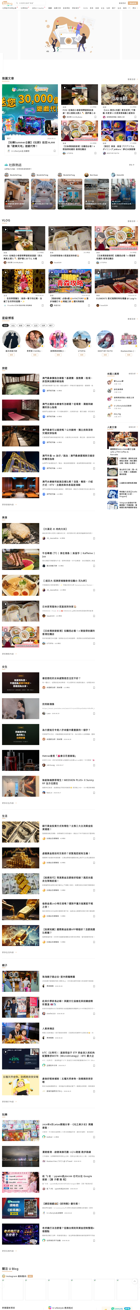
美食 (91, 8)
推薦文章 (57, 8)
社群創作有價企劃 (9, 8)
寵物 (125, 8)
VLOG (85, 8)
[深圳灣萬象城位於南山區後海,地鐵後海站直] (96, 194)
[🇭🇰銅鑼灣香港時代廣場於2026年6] (16, 194)
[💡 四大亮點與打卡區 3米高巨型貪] (43, 194)
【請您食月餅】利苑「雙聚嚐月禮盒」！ (49, 62)
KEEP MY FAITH (105, 351)
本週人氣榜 (113, 373)
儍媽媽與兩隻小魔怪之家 (58, 351)
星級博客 (66, 8)
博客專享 (75, 8)
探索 (50, 8)
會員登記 (122, 3)
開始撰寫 (133, 3)
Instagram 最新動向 (16, 1276)
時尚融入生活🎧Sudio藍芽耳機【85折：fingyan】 (128, 494)
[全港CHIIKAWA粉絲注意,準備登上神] (123, 194)
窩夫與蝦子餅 (11, 351)
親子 (114, 8)
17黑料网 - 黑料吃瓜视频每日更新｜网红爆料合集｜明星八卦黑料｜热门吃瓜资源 (128, 461)
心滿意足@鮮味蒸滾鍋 (128, 483)
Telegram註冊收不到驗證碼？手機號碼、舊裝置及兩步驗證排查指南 (128, 506)
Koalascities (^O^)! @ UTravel (129, 351)
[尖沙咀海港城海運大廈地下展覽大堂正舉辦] (70, 194)
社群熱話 (24, 8)
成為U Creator (38, 8)
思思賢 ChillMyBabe (35, 351)
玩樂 (108, 8)
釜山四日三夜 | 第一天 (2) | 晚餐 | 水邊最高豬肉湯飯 (128, 471)
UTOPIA (81, 351)
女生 (102, 8)
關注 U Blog (10, 1269)
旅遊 (97, 8)
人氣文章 (112, 427)
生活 (119, 8)
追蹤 (11, 355)
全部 (5, 325)
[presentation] (9, 36)
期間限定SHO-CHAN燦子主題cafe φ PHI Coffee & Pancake (122, 452)
